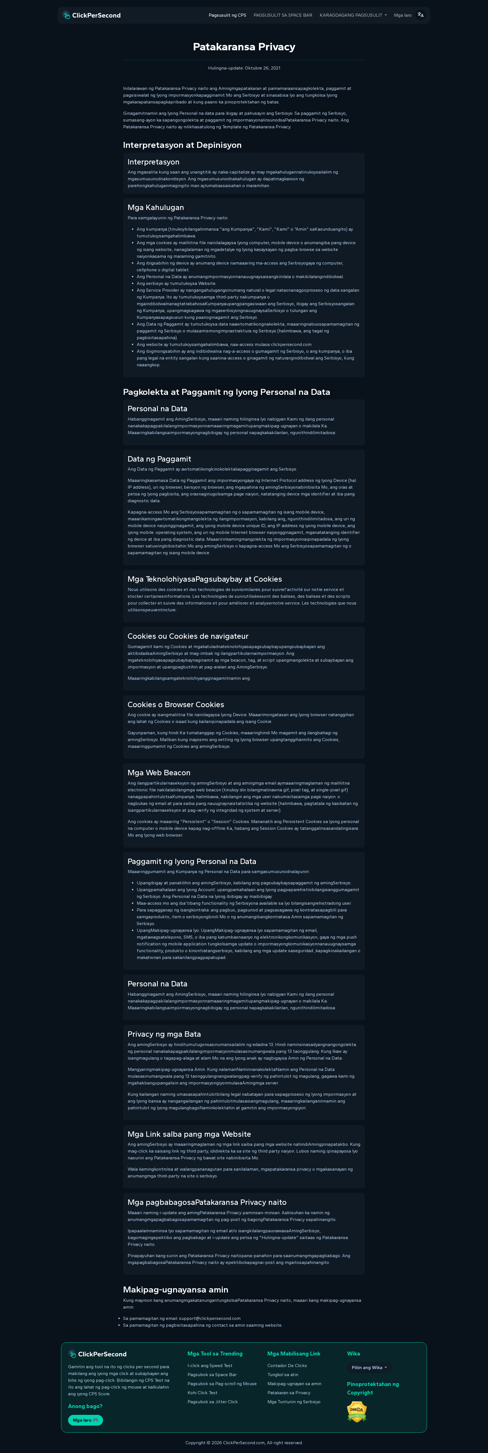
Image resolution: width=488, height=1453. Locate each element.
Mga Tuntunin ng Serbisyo (294, 1401)
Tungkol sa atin (282, 1374)
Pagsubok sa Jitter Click (213, 1401)
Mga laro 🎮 (85, 1420)
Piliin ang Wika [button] (368, 1367)
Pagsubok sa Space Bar (212, 1374)
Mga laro (403, 15)
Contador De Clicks (287, 1365)
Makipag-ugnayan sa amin (294, 1383)
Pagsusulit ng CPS (227, 15)
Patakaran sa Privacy (288, 1392)
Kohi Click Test (202, 1392)
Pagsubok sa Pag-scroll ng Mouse (222, 1383)
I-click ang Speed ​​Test (210, 1365)
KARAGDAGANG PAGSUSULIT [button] (352, 15)
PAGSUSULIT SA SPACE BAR (283, 15)
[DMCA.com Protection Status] (357, 1411)
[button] (420, 15)
